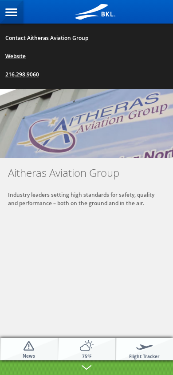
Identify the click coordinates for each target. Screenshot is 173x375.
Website (15, 56)
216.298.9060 (22, 74)
